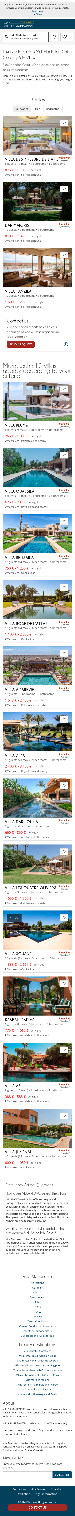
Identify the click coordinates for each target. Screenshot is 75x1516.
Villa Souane (18, 953)
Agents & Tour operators (37, 1331)
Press (37, 1307)
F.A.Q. (37, 1311)
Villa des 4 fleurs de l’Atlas (33, 159)
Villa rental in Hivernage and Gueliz (37, 1394)
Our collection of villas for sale (37, 1335)
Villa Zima (15, 755)
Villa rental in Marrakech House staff (37, 1360)
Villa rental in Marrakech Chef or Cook (37, 1375)
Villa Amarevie (19, 689)
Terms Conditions (38, 1321)
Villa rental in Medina (37, 1380)
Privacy (37, 1316)
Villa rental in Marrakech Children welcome (37, 1370)
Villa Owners (39, 1489)
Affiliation (24, 1494)
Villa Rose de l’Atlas (26, 623)
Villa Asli (14, 1086)
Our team (37, 1287)
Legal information (46, 1494)
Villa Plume (16, 425)
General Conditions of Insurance (37, 1326)
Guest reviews (38, 1297)
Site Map (56, 1489)
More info (37, 11)
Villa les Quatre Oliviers (30, 887)
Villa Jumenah (18, 1152)
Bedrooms (53, 109)
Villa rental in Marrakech (37, 1351)
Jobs (37, 1302)
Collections (37, 1283)
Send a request (21, 344)
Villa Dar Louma (21, 821)
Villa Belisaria (19, 557)
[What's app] (65, 344)
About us (37, 1292)
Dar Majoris (17, 225)
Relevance (21, 109)
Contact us (37, 1507)
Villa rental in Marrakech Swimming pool (37, 1365)
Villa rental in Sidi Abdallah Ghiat (37, 1355)
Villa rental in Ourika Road (37, 1389)
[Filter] (54, 37)
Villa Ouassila (19, 491)
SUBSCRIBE (62, 1474)
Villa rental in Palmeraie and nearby (38, 1384)
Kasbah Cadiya (20, 1020)
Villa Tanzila (18, 291)
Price (37, 109)
